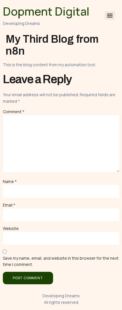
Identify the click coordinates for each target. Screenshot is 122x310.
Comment (13, 111)
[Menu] (110, 15)
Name (10, 181)
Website (11, 228)
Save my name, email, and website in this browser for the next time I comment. (61, 261)
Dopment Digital (46, 11)
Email (9, 205)
